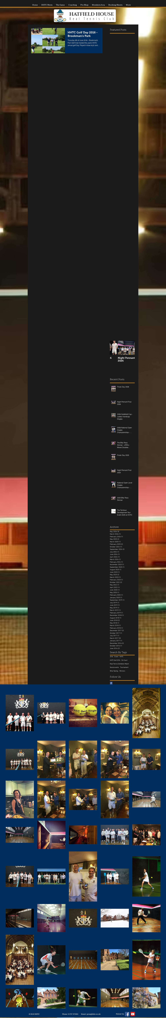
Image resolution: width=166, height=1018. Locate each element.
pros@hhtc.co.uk (94, 1014)
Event (116, 657)
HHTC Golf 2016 (115, 660)
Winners (122, 671)
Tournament (124, 667)
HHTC (121, 657)
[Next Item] (131, 347)
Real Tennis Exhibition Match (119, 664)
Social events (114, 667)
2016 (111, 657)
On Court (124, 660)
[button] (60, 4)
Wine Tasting (114, 671)
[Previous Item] (113, 347)
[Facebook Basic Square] (111, 683)
